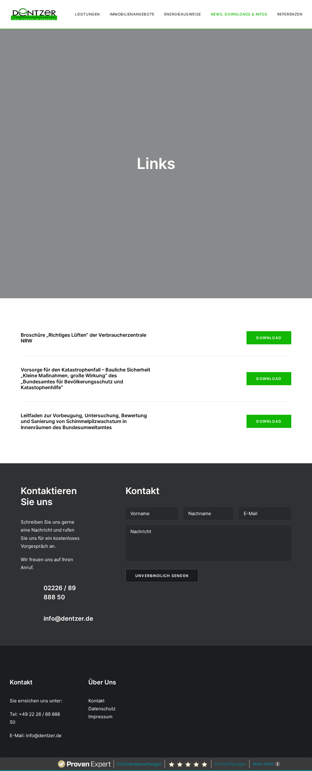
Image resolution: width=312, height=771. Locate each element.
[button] (27, 589)
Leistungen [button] (87, 14)
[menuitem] (89, 14)
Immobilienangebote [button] (132, 14)
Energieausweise (182, 14)
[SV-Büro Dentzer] (34, 14)
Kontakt (96, 701)
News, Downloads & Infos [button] (239, 14)
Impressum (100, 716)
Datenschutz (101, 709)
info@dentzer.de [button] (68, 618)
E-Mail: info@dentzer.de (36, 735)
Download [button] (269, 337)
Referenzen (290, 14)
